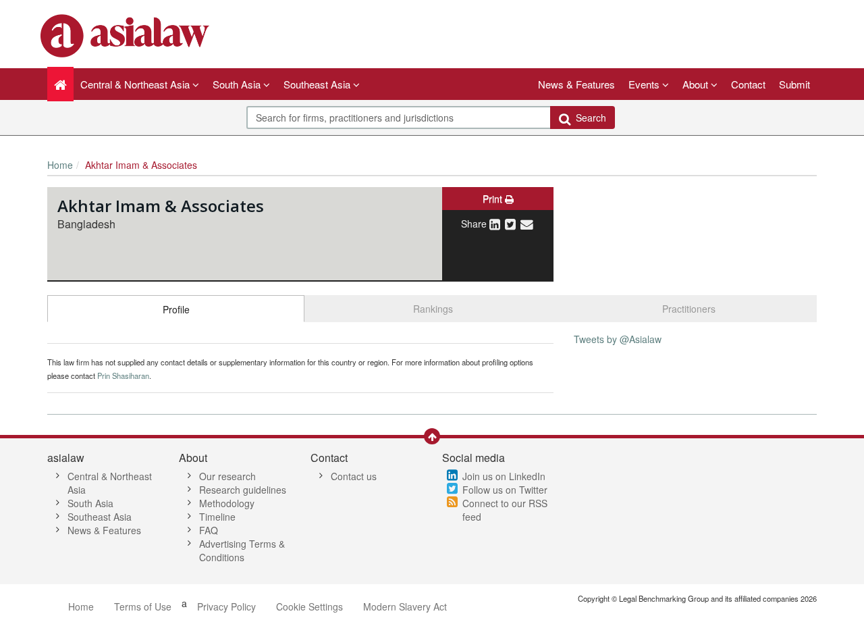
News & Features (576, 84)
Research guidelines (242, 489)
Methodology (226, 503)
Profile (176, 309)
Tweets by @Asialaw (618, 339)
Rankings (433, 308)
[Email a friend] (526, 223)
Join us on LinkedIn (503, 476)
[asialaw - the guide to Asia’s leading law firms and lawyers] (126, 34)
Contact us (354, 476)
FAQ (208, 530)
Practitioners (689, 308)
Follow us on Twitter (504, 489)
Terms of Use (142, 606)
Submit (794, 84)
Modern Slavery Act (405, 606)
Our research (227, 476)
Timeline (217, 516)
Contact (748, 84)
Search (588, 117)
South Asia (90, 503)
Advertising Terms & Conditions (242, 550)
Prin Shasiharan (123, 375)
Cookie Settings (309, 606)
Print (494, 198)
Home (60, 165)
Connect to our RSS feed (504, 509)
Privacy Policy (226, 606)
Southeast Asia (100, 516)
